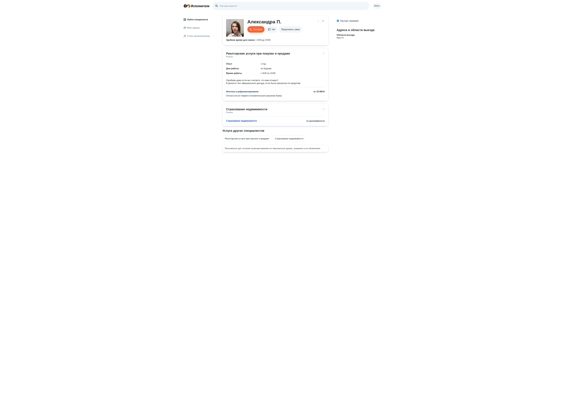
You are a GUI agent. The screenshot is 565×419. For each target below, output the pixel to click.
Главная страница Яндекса (185, 6)
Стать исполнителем (198, 36)
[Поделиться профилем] (323, 21)
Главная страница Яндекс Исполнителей (197, 6)
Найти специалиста (197, 19)
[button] (256, 29)
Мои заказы (193, 27)
